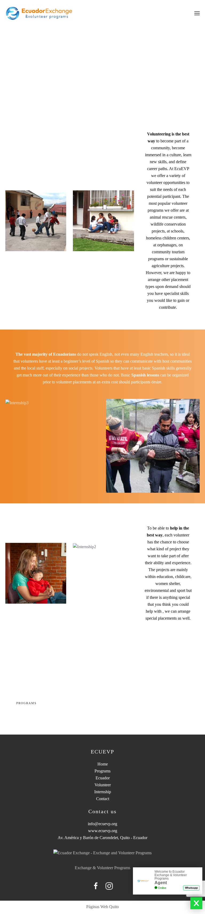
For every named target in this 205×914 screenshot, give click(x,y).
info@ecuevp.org (102, 823)
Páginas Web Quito (102, 906)
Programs (26, 703)
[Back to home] (39, 13)
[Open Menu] (197, 13)
